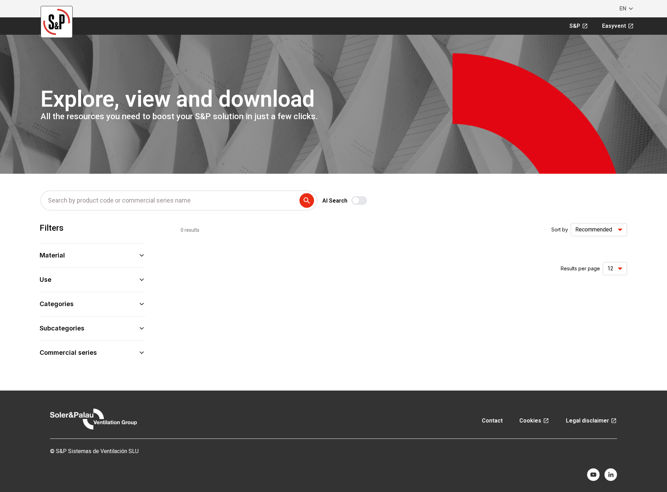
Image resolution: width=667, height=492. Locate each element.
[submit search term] (308, 200)
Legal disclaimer (587, 420)
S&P (574, 26)
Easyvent (614, 26)
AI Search (334, 200)
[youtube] (593, 474)
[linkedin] (610, 474)
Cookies (530, 420)
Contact (492, 420)
